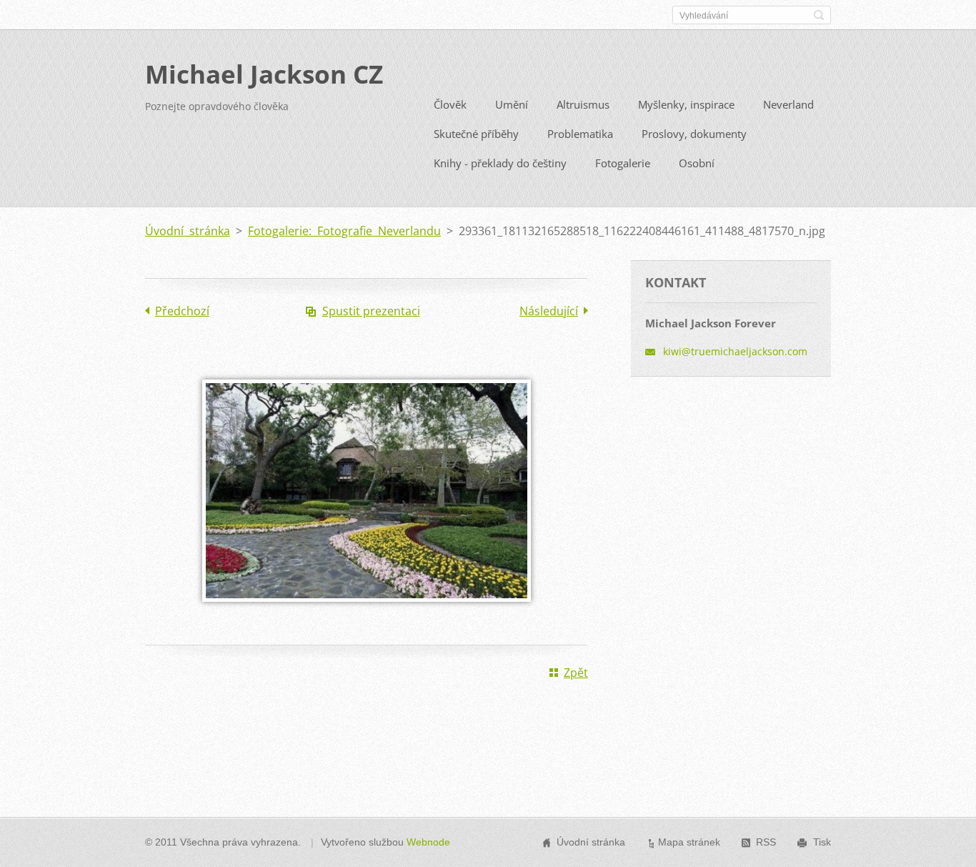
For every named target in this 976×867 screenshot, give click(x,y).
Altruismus (583, 104)
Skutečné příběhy (476, 134)
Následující (548, 311)
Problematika (580, 134)
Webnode (428, 842)
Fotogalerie (622, 163)
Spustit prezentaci (371, 311)
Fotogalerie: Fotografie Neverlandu (344, 231)
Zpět (576, 672)
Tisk (822, 842)
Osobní (696, 163)
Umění (511, 104)
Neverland (788, 104)
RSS (766, 842)
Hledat (819, 15)
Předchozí (182, 311)
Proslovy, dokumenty (694, 134)
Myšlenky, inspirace (686, 104)
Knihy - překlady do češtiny (500, 163)
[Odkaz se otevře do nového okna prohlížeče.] (366, 612)
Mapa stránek (689, 842)
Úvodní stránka (187, 231)
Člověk (450, 104)
